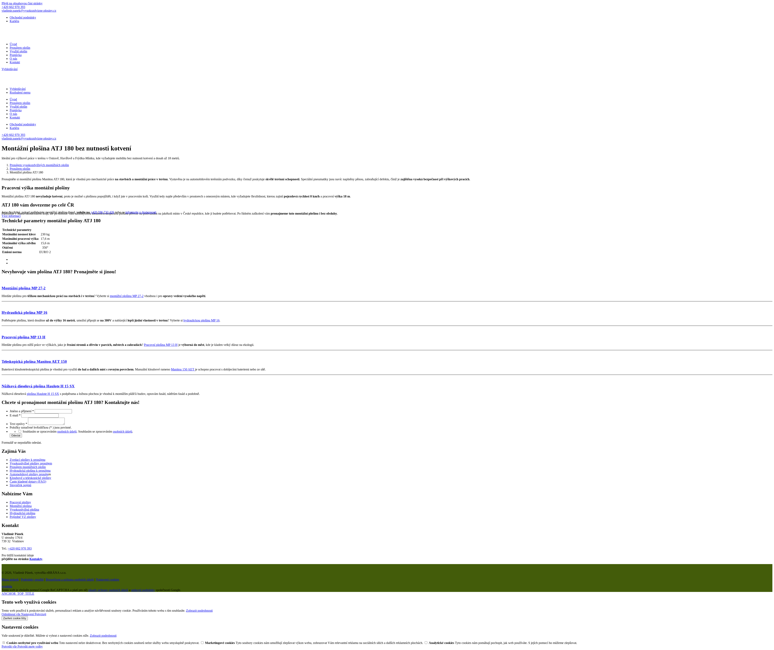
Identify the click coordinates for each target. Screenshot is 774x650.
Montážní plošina (21, 506)
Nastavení (28, 614)
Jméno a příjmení (22, 411)
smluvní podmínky (143, 590)
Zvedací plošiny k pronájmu (27, 459)
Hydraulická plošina (22, 513)
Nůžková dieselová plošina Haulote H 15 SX (38, 386)
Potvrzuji (40, 614)
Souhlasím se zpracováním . (105, 431)
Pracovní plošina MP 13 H (23, 337)
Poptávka (16, 55)
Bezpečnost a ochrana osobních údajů (70, 579)
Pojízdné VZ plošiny (23, 517)
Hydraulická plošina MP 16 (24, 312)
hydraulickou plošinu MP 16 (201, 320)
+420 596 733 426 (102, 212)
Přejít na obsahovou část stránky (22, 3)
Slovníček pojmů (20, 485)
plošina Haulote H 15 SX (43, 393)
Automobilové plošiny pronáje (29, 474)
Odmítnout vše (11, 614)
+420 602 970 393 (20, 548)
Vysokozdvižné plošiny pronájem (31, 463)
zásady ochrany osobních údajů (108, 590)
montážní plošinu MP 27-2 (127, 296)
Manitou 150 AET (183, 369)
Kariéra (14, 21)
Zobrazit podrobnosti (199, 610)
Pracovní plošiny (20, 502)
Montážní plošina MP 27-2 (24, 288)
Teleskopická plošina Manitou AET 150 (34, 361)
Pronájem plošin (20, 47)
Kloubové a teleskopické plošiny (30, 478)
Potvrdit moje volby (30, 646)
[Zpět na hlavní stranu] (52, 37)
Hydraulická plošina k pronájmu (30, 470)
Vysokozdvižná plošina (24, 509)
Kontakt (15, 62)
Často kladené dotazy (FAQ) (28, 481)
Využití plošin (18, 51)
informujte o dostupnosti (140, 212)
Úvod (13, 44)
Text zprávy (18, 424)
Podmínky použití (32, 579)
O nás (13, 58)
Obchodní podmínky (23, 17)
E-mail (15, 415)
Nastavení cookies (107, 579)
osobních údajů (67, 431)
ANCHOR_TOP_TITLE (18, 593)
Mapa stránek (10, 579)
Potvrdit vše (10, 646)
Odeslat (15, 435)
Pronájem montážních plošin (28, 467)
